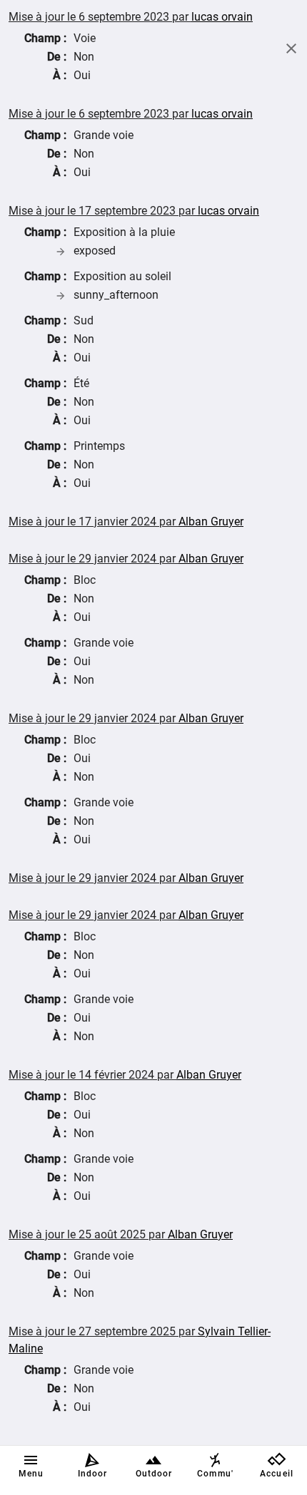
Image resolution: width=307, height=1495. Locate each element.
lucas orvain (222, 17)
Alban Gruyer (210, 521)
